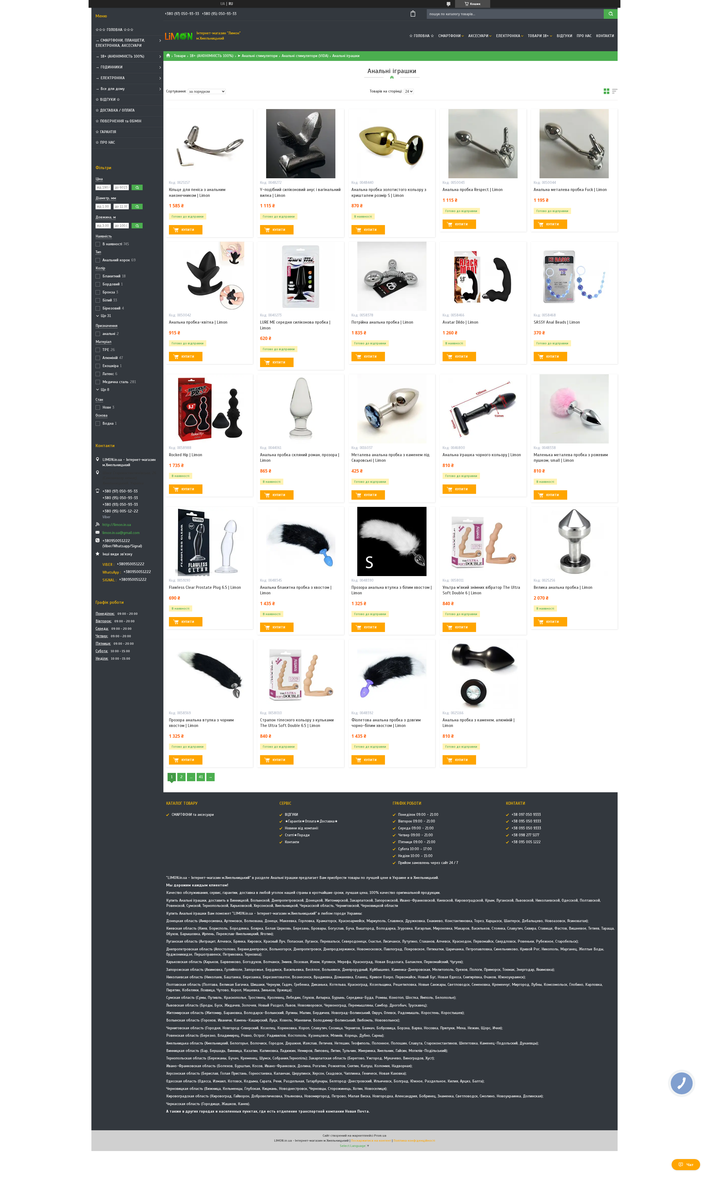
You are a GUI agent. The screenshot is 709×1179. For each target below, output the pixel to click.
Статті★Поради (297, 835)
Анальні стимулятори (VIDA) (305, 55)
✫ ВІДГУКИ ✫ (108, 99)
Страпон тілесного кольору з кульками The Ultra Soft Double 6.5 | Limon (297, 723)
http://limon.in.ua (116, 524)
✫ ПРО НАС (105, 142)
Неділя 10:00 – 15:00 (415, 856)
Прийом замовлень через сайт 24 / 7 (428, 863)
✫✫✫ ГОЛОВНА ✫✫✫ (114, 29)
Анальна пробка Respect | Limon (473, 189)
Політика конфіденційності (414, 1140)
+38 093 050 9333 (526, 828)
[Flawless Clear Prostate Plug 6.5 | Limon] (209, 541)
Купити (187, 230)
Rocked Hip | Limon (185, 454)
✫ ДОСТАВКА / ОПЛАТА (115, 110)
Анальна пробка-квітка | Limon (198, 322)
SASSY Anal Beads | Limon (557, 322)
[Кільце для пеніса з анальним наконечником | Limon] (209, 143)
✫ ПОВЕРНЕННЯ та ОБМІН (118, 121)
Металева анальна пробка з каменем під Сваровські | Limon (390, 457)
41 (201, 777)
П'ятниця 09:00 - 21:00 (416, 842)
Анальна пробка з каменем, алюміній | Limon (479, 723)
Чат (690, 1164)
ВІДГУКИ (564, 35)
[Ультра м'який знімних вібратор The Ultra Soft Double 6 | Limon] (483, 541)
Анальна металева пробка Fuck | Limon (570, 189)
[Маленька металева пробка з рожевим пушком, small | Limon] (574, 408)
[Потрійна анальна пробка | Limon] (392, 276)
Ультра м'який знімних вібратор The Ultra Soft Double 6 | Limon (481, 590)
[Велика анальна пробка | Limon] (574, 541)
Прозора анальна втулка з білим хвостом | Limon (391, 590)
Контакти (605, 35)
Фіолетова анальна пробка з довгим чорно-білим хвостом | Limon (386, 723)
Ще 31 (106, 316)
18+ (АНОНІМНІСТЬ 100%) (211, 55)
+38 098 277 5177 (525, 835)
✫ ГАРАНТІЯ (106, 132)
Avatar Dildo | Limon (460, 322)
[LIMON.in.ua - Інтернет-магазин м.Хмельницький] (178, 36)
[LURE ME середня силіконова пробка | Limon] (300, 276)
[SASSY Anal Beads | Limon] (574, 276)
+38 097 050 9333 (526, 814)
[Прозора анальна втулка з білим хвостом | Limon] (392, 541)
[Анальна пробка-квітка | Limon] (209, 276)
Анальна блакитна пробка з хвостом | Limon (296, 590)
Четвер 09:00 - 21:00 (415, 835)
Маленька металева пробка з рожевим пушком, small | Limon (571, 457)
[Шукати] (611, 14)
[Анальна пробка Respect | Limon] (483, 143)
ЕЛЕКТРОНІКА (508, 35)
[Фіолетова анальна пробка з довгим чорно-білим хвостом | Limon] (392, 674)
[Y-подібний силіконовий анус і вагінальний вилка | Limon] (300, 143)
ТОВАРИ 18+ (538, 35)
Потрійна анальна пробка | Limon (382, 322)
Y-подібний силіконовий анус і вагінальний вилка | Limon (300, 192)
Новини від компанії (301, 828)
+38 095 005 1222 (526, 842)
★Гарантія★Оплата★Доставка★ (311, 821)
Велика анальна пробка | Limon (563, 587)
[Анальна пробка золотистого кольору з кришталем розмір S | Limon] (392, 143)
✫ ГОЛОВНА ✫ (421, 35)
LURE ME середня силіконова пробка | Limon (295, 325)
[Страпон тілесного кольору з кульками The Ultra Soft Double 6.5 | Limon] (300, 674)
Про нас (584, 35)
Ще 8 (105, 390)
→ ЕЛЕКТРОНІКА (110, 78)
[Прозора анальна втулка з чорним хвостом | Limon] (209, 674)
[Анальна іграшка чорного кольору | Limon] (483, 408)
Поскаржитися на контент (371, 1140)
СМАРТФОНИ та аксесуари (193, 814)
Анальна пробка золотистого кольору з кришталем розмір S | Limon (388, 192)
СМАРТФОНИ (449, 35)
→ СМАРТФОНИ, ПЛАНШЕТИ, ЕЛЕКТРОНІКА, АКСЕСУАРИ (120, 43)
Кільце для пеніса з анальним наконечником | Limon (197, 192)
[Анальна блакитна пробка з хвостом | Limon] (300, 541)
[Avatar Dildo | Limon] (483, 276)
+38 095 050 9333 (526, 821)
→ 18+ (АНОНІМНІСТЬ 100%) (120, 56)
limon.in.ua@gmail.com (121, 532)
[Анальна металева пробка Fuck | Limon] (574, 143)
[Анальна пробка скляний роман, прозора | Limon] (300, 408)
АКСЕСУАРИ (478, 35)
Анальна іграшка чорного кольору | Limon (482, 454)
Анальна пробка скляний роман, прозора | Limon (299, 457)
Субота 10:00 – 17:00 (415, 849)
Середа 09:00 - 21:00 (416, 828)
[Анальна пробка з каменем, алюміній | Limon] (483, 674)
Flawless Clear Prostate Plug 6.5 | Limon (205, 587)
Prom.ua (380, 1135)
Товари (180, 55)
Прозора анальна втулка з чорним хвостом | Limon (201, 723)
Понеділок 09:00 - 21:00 (418, 814)
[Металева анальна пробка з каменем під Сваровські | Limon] (392, 408)
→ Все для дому (110, 88)
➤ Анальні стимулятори (257, 55)
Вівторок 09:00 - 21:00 (416, 821)
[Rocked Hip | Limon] (209, 408)
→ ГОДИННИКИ (109, 67)
